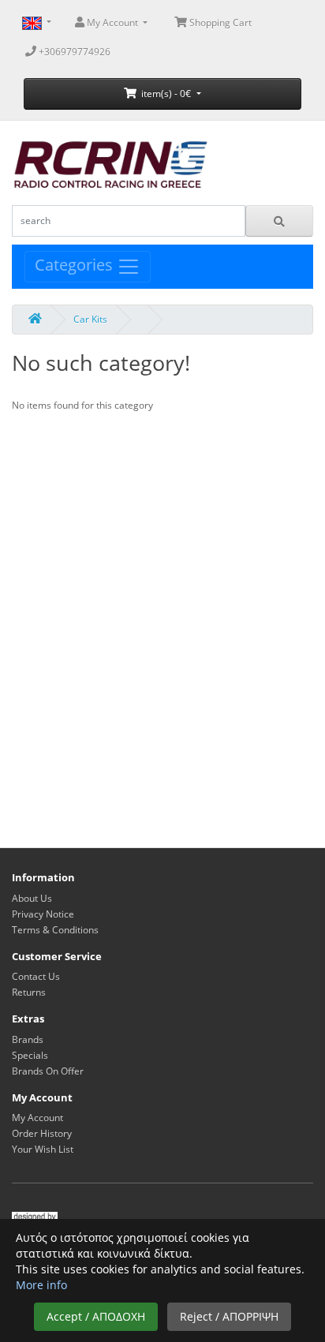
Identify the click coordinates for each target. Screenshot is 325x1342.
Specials (30, 1055)
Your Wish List (42, 1149)
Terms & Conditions (55, 929)
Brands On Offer (48, 1071)
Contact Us (36, 976)
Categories (76, 264)
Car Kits (90, 319)
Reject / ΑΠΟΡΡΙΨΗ (229, 1316)
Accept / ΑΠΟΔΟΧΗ (96, 1316)
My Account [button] (112, 22)
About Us (32, 898)
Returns (29, 992)
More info (41, 1284)
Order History (42, 1133)
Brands (27, 1039)
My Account (37, 1117)
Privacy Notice (43, 914)
